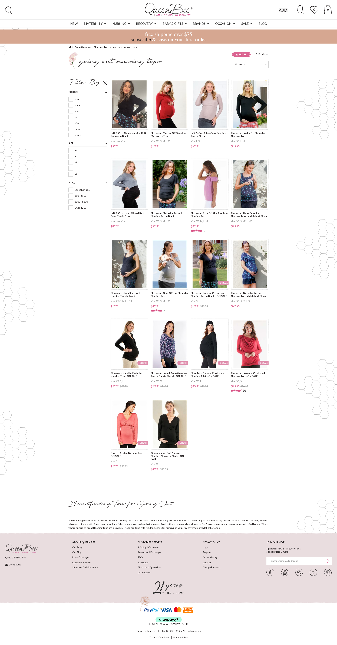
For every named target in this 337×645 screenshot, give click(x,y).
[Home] (70, 46)
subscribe (141, 39)
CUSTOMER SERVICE (150, 542)
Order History (210, 557)
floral (77, 128)
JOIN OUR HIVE (275, 542)
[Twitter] (313, 572)
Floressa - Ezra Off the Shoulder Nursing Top (209, 215)
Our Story (77, 547)
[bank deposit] (188, 610)
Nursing (119, 23)
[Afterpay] (169, 619)
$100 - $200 (81, 201)
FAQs (140, 557)
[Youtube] (284, 572)
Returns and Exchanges (149, 552)
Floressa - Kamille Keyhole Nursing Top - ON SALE (126, 375)
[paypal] (151, 610)
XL (76, 174)
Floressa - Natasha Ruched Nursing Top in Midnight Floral (248, 294)
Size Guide (143, 562)
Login (205, 547)
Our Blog (76, 552)
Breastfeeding (82, 46)
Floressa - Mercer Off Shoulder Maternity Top (169, 134)
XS (76, 150)
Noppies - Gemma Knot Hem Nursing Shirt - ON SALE (207, 375)
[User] (300, 9)
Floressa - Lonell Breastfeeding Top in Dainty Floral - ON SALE (169, 375)
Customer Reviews (81, 562)
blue (77, 99)
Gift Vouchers (144, 572)
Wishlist (207, 562)
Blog (262, 23)
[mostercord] (177, 610)
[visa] (166, 610)
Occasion (223, 23)
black (77, 105)
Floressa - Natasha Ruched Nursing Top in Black (166, 215)
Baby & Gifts (173, 23)
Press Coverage (80, 557)
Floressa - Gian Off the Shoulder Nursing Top (169, 294)
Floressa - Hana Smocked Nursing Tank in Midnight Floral (249, 215)
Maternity (93, 23)
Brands (199, 23)
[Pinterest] (328, 572)
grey (77, 111)
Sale (245, 23)
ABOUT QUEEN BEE (83, 542)
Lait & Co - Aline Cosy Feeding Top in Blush (208, 134)
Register (207, 552)
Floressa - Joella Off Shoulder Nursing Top (248, 134)
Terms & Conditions (159, 637)
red (76, 117)
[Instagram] (299, 572)
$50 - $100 (80, 195)
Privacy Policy (180, 637)
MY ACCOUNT (211, 542)
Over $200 (80, 207)
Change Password (212, 567)
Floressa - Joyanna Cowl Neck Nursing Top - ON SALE (248, 375)
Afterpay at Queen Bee (149, 567)
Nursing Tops (101, 46)
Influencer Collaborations (85, 567)
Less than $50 (82, 189)
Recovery (144, 23)
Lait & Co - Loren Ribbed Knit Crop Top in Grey (127, 215)
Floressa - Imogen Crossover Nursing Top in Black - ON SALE (209, 294)
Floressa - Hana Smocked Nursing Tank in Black (125, 294)
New (74, 23)
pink (77, 123)
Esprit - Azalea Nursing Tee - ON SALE (127, 454)
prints (78, 134)
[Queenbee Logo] (21, 548)
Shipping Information (148, 547)
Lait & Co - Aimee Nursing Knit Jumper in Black (128, 134)
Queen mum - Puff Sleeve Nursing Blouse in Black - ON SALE (167, 456)
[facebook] (270, 572)
